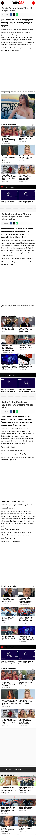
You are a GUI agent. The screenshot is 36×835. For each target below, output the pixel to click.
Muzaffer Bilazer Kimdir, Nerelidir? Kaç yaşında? (8, 202)
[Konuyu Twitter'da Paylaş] (14, 14)
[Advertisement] (18, 70)
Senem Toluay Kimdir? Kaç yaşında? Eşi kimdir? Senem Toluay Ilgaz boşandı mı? (26, 203)
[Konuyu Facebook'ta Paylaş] (11, 14)
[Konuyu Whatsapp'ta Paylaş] (17, 14)
